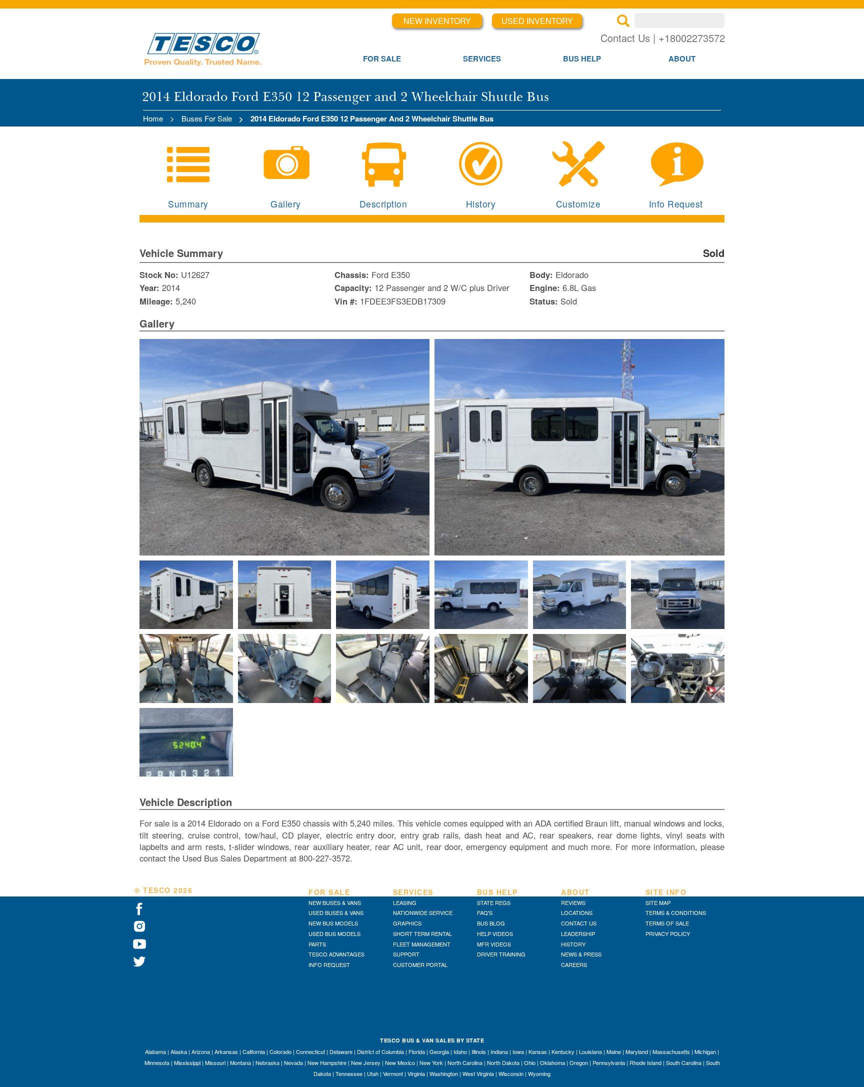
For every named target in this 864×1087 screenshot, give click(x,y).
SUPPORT (406, 954)
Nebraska (268, 1062)
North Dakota (503, 1062)
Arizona (201, 1052)
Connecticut (310, 1052)
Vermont (393, 1074)
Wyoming (539, 1074)
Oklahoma (552, 1062)
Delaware (341, 1052)
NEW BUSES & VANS (334, 902)
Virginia (416, 1074)
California (253, 1052)
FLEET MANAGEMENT (421, 944)
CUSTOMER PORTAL (420, 964)
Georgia (439, 1052)
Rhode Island (646, 1062)
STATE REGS (493, 902)
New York (431, 1062)
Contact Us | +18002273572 (662, 37)
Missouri (215, 1062)
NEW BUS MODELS (333, 923)
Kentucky (563, 1052)
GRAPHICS (407, 923)
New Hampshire (327, 1062)
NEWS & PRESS (581, 954)
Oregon (579, 1062)
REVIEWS (573, 902)
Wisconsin (511, 1074)
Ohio (530, 1062)
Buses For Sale (207, 118)
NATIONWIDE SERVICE (422, 912)
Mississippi (187, 1062)
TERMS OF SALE (667, 923)
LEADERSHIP (578, 934)
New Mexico (400, 1062)
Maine (613, 1052)
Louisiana (590, 1052)
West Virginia (478, 1074)
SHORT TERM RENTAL (422, 934)
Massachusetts (671, 1052)
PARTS (317, 944)
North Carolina (465, 1062)
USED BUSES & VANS (336, 912)
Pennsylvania (608, 1062)
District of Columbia (380, 1052)
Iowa (518, 1052)
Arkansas (226, 1052)
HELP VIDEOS (495, 934)
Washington (444, 1074)
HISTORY (573, 944)
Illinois (479, 1052)
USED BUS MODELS (334, 934)
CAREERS (574, 964)
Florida (416, 1052)
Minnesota (157, 1062)
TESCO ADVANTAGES (336, 954)
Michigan (705, 1052)
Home (153, 118)
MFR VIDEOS (494, 944)
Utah (372, 1074)
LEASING (404, 902)
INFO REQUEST (329, 964)
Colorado (281, 1052)
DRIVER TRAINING (501, 954)
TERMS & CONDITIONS (676, 912)
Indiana (499, 1052)
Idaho (460, 1052)
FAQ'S (484, 912)
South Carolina (684, 1062)
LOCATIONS (576, 912)
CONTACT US (578, 923)
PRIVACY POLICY (668, 934)
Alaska (178, 1052)
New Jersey (365, 1062)
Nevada (293, 1062)
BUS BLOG (491, 923)
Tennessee (349, 1074)
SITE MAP (658, 902)
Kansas (537, 1052)
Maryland (637, 1052)
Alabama (155, 1052)
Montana (240, 1062)
